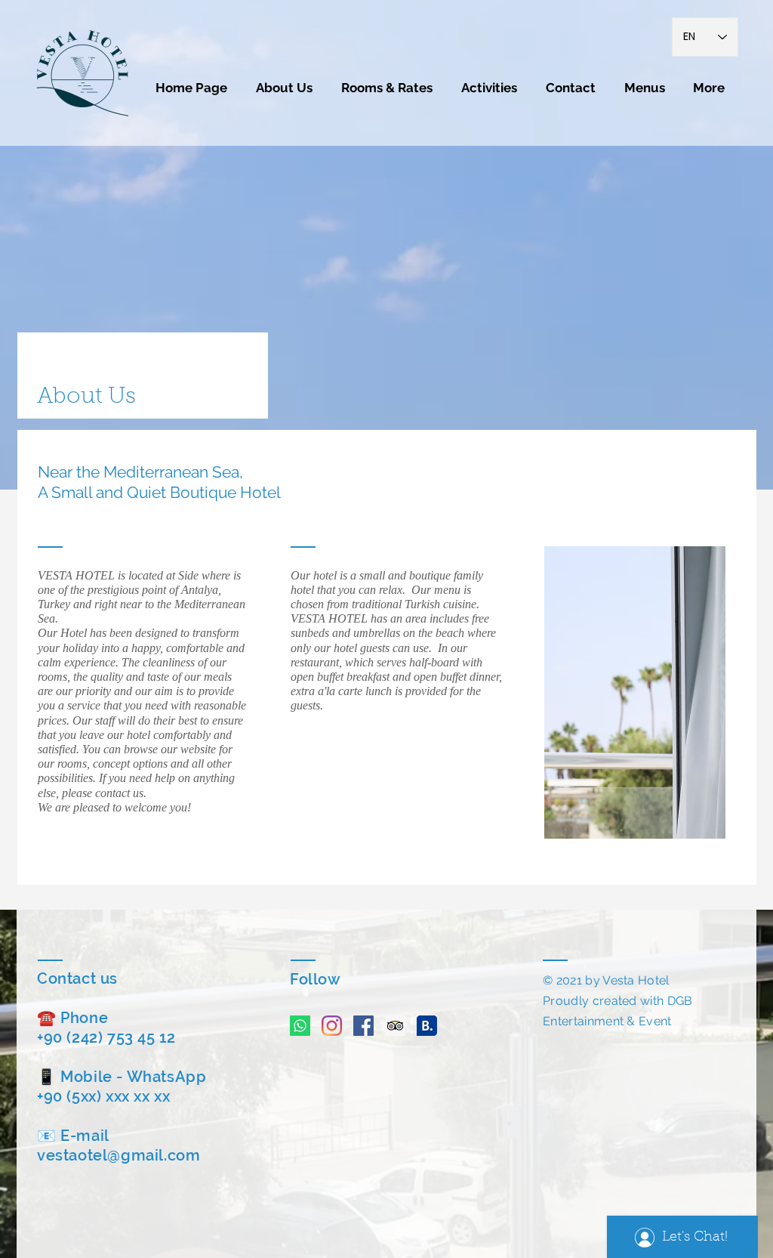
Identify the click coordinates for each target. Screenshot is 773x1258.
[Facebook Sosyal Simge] (363, 1025)
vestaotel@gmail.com (118, 1155)
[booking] (427, 1025)
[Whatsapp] (300, 1025)
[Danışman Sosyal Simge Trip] (395, 1025)
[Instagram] (332, 1025)
